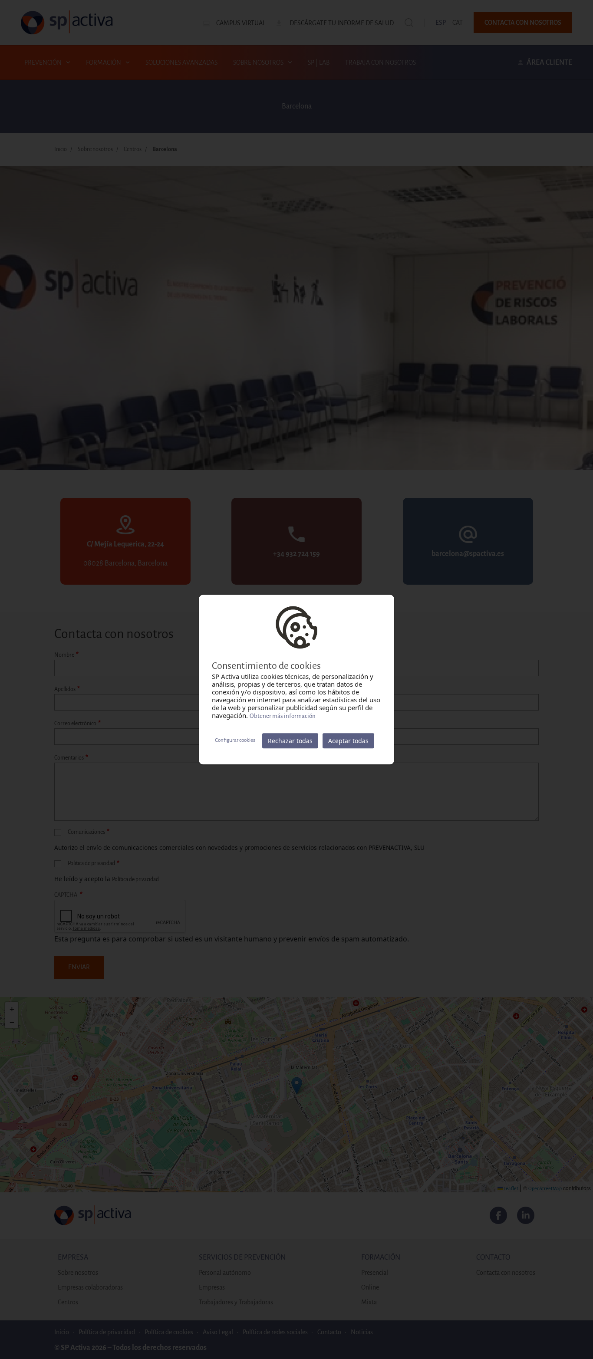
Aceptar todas (348, 741)
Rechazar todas (290, 741)
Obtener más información (283, 716)
